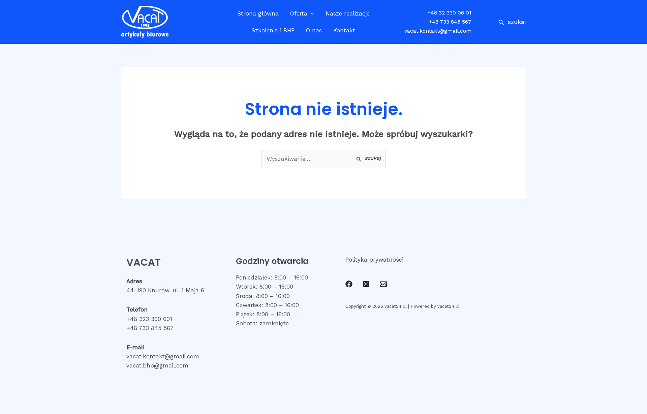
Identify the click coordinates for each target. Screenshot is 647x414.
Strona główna (258, 13)
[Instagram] (366, 284)
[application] (310, 13)
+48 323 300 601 (149, 319)
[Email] (383, 284)
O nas (314, 30)
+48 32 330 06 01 (449, 12)
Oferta (298, 13)
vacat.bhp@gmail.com (157, 365)
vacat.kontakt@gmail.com (437, 31)
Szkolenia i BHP (273, 30)
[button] (512, 21)
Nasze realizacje (348, 13)
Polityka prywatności (374, 259)
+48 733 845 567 (450, 22)
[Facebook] (348, 284)
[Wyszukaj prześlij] (368, 158)
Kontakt (344, 30)
